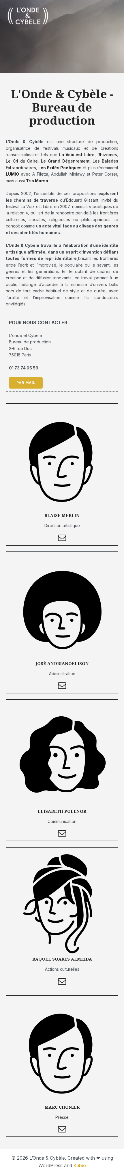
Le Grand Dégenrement (65, 161)
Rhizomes (107, 154)
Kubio (80, 1165)
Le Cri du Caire (22, 161)
